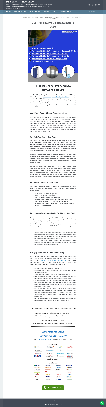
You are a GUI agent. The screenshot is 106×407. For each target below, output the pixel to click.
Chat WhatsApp (54, 388)
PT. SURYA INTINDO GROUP (20, 1)
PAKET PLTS (17, 11)
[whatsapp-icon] (99, 4)
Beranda (9, 11)
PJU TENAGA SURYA (64, 11)
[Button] (30, 55)
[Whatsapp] (102, 403)
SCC (54, 11)
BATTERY (37, 11)
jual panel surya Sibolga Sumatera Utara (56, 97)
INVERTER (46, 11)
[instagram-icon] (92, 4)
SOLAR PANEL (28, 11)
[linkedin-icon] (96, 4)
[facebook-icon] (89, 4)
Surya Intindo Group (45, 339)
